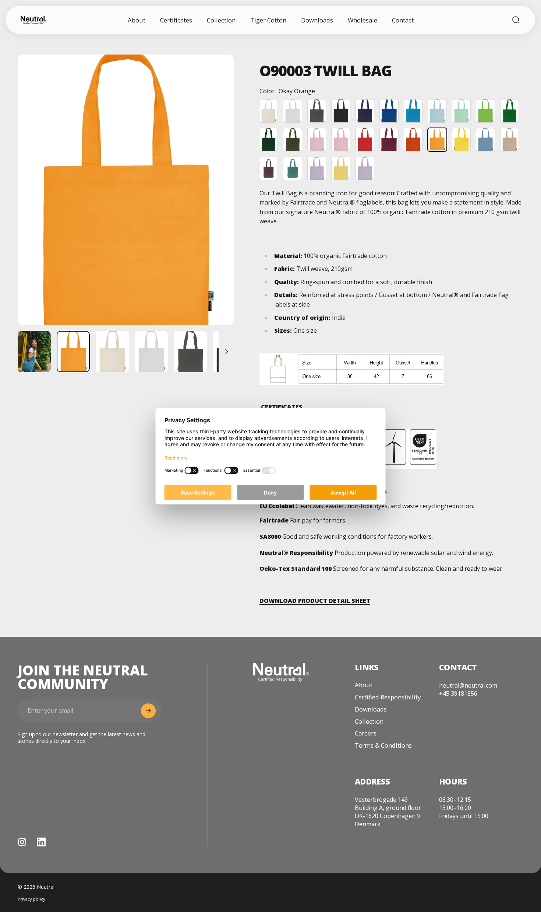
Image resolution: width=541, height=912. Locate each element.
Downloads (371, 709)
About (363, 685)
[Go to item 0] (73, 352)
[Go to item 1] (34, 352)
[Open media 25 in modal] (126, 190)
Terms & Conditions (383, 745)
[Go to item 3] (151, 352)
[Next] (214, 203)
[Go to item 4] (190, 352)
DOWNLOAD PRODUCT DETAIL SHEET (314, 601)
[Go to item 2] (112, 352)
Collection (369, 722)
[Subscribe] (148, 710)
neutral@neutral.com (468, 685)
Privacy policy (31, 899)
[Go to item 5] (229, 352)
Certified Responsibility (388, 697)
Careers (365, 733)
